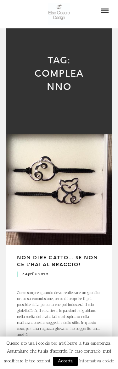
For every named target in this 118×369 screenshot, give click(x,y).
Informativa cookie (96, 361)
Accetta (65, 361)
